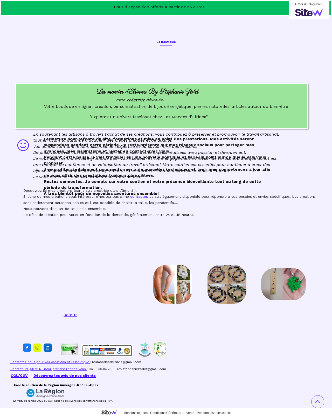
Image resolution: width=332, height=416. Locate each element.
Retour (70, 314)
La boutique (166, 42)
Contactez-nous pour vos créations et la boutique (49, 362)
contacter (138, 196)
